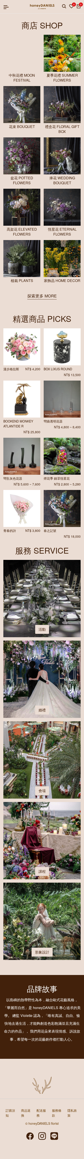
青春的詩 (9, 530)
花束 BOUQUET (22, 126)
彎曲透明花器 (53, 421)
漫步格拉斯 (11, 369)
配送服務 (41, 1113)
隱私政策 (72, 1113)
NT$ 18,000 (72, 536)
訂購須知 (10, 1113)
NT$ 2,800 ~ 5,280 (67, 484)
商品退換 (25, 1113)
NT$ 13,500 (72, 375)
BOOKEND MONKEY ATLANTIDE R (18, 423)
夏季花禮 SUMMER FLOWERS (62, 78)
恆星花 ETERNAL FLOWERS (62, 232)
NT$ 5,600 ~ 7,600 (27, 484)
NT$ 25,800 (32, 432)
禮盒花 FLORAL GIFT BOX (62, 129)
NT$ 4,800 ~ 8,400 (67, 427)
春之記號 (50, 530)
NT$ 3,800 (32, 530)
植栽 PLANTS (22, 280)
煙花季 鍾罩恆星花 (57, 478)
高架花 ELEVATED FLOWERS (22, 232)
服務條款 (56, 1113)
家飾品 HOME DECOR (62, 280)
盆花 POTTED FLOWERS (22, 180)
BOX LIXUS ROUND (58, 369)
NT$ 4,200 (32, 369)
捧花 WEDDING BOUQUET (62, 180)
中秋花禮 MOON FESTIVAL (22, 78)
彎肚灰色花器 (12, 478)
